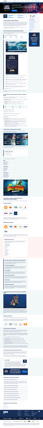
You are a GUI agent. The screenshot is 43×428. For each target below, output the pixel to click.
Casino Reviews (14, 1)
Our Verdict (30, 30)
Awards (26, 412)
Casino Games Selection (32, 22)
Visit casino (24, 371)
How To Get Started (31, 20)
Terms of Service (34, 413)
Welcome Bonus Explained (32, 21)
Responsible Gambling (34, 412)
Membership (26, 413)
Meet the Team (20, 413)
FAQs (30, 31)
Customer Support (31, 29)
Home (10, 1)
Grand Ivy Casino (6, 407)
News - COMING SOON (27, 415)
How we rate (19, 415)
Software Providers (31, 27)
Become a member (37, 1)
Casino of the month (27, 1)
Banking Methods (31, 23)
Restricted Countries (31, 24)
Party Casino (6, 408)
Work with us (26, 414)
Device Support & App (32, 26)
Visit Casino (14, 10)
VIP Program (30, 28)
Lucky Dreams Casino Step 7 (21, 36)
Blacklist (22, 1)
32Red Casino (6, 404)
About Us (19, 412)
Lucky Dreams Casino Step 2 (12, 106)
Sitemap (33, 415)
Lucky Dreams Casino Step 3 (10, 36)
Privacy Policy (33, 414)
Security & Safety (31, 25)
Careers (19, 414)
